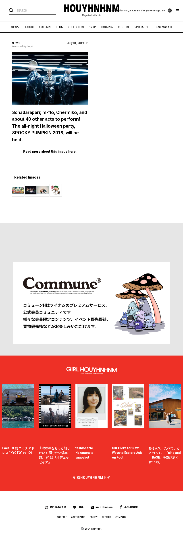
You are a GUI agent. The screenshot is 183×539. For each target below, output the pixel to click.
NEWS (15, 27)
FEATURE (29, 27)
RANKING (107, 27)
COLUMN (45, 27)
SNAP (92, 27)
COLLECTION (76, 27)
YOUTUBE (124, 27)
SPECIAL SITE (143, 27)
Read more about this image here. (50, 151)
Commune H (164, 27)
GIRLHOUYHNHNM (91, 478)
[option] (18, 424)
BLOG (59, 27)
